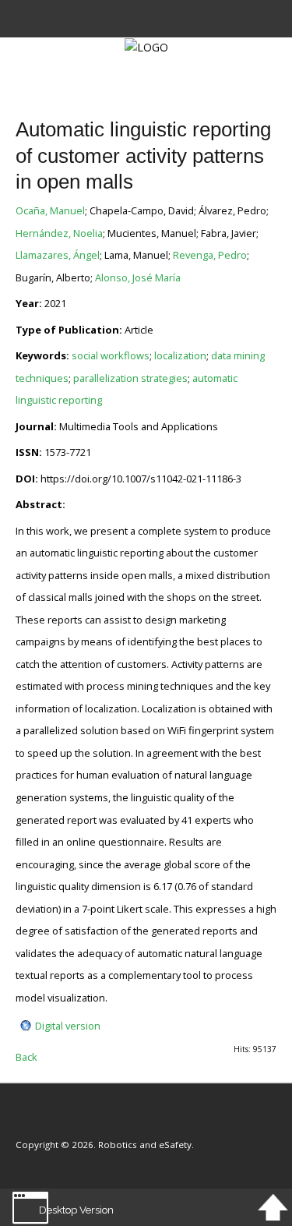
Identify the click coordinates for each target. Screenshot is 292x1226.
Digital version (67, 1026)
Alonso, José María (138, 277)
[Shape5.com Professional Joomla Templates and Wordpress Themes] (49, 1121)
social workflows (111, 355)
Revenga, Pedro (210, 255)
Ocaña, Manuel (50, 210)
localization (180, 355)
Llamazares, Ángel (58, 255)
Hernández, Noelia (59, 233)
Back (26, 1057)
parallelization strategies (130, 378)
